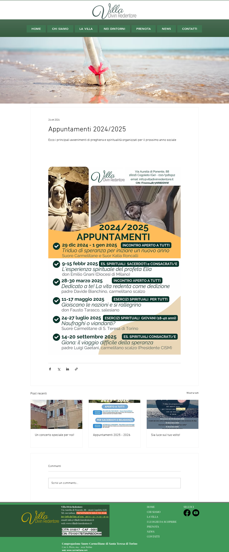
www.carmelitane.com (77, 550)
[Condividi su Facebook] (50, 369)
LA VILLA (153, 516)
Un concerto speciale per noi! (54, 435)
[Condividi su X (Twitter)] (58, 369)
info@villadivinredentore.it (81, 519)
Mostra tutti (193, 393)
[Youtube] (195, 512)
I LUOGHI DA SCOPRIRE (162, 521)
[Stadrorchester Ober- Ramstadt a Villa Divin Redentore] (56, 414)
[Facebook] (187, 512)
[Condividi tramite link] (76, 369)
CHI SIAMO (153, 512)
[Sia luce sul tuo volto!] (172, 414)
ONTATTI (154, 536)
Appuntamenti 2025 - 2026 (111, 435)
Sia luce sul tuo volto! (165, 435)
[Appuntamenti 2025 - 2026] (114, 414)
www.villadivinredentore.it (79, 523)
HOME (151, 507)
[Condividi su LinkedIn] (67, 369)
